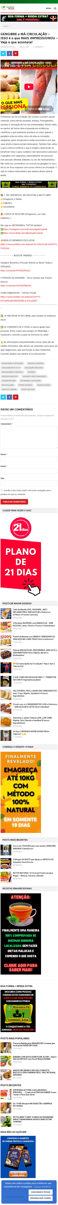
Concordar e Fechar (40, 1192)
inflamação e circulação (30, 381)
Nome (4, 454)
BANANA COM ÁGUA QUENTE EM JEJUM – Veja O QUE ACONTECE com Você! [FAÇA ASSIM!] (35, 1058)
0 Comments (38, 47)
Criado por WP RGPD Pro (42, 1187)
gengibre (31, 372)
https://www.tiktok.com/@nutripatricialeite (23, 233)
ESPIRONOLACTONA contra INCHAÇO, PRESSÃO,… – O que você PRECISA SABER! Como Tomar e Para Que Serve (34, 1092)
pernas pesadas (43, 385)
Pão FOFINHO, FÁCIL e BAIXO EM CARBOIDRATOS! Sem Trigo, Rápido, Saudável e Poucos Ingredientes (35, 693)
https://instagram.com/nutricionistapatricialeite (25, 229)
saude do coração (9, 389)
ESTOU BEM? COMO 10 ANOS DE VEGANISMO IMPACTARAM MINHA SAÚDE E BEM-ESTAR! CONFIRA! (33, 1119)
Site (2, 478)
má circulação (8, 385)
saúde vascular (28, 389)
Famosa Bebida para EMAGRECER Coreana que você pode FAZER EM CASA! (34, 1044)
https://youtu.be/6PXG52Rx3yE (15, 270)
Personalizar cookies (40, 1198)
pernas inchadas (25, 385)
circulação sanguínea (34, 368)
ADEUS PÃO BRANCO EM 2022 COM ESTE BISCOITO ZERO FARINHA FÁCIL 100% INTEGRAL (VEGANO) (34, 1072)
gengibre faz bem (9, 381)
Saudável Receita (8, 47)
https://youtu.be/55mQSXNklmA (16, 285)
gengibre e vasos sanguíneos (34, 376)
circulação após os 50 (11, 368)
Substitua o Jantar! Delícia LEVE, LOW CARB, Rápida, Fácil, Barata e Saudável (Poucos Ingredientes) (32, 720)
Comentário (7, 424)
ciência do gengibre (35, 363)
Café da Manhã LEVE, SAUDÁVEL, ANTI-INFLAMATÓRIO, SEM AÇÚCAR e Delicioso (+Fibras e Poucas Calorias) (31, 612)
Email (4, 466)
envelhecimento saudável (12, 372)
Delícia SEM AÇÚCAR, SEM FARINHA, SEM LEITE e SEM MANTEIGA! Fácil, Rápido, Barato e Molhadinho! (35, 652)
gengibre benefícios (10, 376)
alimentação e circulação (12, 363)
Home (5, 26)
